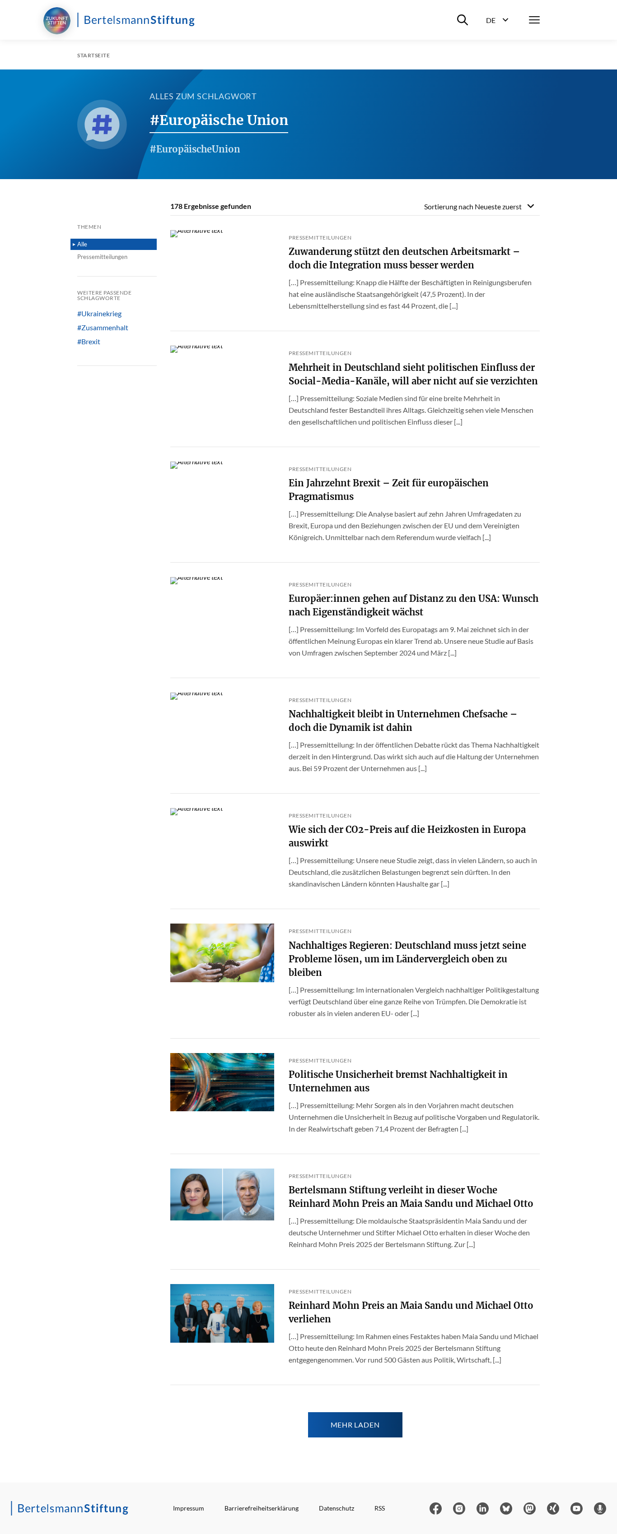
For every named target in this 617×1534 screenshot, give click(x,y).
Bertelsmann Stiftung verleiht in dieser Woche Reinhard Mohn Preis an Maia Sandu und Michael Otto (411, 1196)
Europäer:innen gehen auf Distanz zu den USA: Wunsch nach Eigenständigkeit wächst (413, 605)
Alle (82, 244)
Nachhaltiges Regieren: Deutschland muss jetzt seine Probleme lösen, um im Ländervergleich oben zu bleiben (407, 959)
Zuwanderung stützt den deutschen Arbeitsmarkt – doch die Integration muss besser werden (404, 258)
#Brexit (88, 341)
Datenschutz (336, 1508)
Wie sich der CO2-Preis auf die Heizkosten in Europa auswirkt (407, 836)
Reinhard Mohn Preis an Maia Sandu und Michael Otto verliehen (411, 1312)
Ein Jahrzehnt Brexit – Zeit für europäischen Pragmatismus (389, 489)
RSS (379, 1508)
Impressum (188, 1508)
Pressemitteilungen (102, 256)
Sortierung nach (473, 206)
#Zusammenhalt (102, 327)
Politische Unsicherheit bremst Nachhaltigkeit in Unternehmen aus (398, 1081)
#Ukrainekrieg (99, 313)
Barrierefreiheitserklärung (261, 1508)
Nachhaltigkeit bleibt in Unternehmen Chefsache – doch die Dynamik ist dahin (403, 720)
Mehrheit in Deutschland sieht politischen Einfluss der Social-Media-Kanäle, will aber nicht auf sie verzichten (413, 374)
